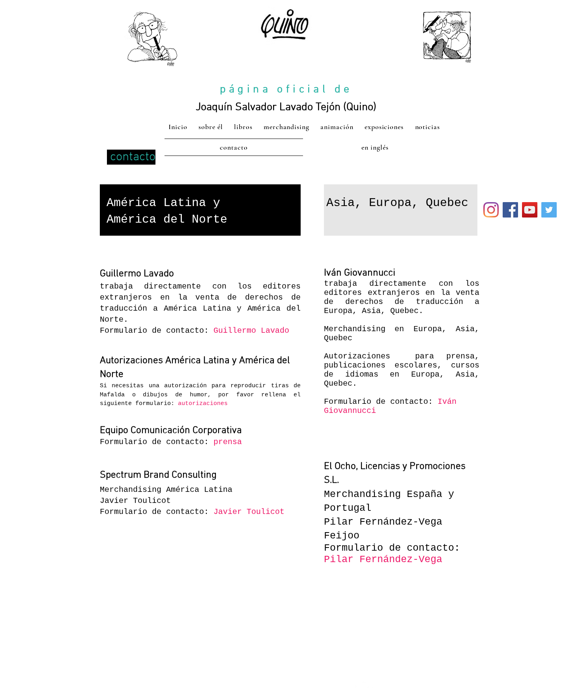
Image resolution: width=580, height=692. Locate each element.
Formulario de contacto (152, 441)
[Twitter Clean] (366, 685)
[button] (251, 330)
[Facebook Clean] (356, 685)
